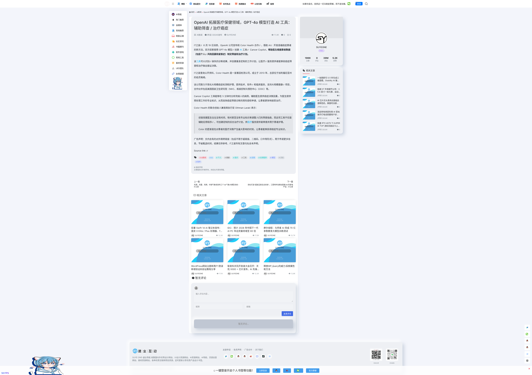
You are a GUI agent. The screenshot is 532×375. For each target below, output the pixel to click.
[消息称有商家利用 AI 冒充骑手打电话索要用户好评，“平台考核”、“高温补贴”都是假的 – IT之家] (309, 115)
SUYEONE (231, 35)
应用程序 (207, 122)
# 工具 (244, 158)
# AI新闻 (203, 158)
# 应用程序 (263, 158)
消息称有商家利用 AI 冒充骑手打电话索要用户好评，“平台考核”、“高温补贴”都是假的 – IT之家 (328, 113)
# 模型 (272, 158)
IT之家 (197, 45)
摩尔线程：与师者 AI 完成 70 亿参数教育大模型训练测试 (280, 229)
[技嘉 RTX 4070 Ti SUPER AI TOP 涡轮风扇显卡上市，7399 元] (309, 126)
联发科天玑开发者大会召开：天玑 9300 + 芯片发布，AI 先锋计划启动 (243, 268)
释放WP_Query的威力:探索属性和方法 (279, 268)
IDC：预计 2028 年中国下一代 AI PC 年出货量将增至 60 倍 (242, 229)
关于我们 (259, 349)
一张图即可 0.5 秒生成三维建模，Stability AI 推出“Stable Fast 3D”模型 (328, 79)
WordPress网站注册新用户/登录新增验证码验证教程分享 (207, 268)
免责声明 (237, 349)
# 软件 (198, 162)
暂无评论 (200, 278)
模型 (230, 49)
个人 (203, 54)
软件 (249, 84)
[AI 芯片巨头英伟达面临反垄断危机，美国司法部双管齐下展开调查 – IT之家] (309, 103)
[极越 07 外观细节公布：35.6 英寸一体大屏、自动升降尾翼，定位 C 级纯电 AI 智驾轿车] (309, 92)
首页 (193, 12)
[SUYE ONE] (144, 351)
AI (269, 45)
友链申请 (227, 349)
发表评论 (287, 313)
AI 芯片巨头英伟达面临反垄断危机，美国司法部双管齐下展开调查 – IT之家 (328, 102)
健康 (280, 84)
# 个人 (218, 158)
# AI (211, 158)
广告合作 (248, 349)
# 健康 (227, 158)
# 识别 (281, 158)
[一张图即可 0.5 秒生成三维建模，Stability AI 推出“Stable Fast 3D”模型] (309, 80)
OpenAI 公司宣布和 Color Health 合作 (239, 45)
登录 (359, 3)
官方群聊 (313, 370)
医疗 (263, 61)
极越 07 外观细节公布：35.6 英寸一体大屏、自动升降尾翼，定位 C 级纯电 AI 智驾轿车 (328, 90)
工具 (245, 49)
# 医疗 (235, 158)
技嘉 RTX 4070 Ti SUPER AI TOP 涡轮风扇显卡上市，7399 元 (328, 124)
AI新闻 (199, 12)
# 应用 (252, 158)
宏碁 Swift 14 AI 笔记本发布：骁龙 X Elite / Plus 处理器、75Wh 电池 (206, 229)
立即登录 (263, 370)
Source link (200, 150)
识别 (207, 61)
